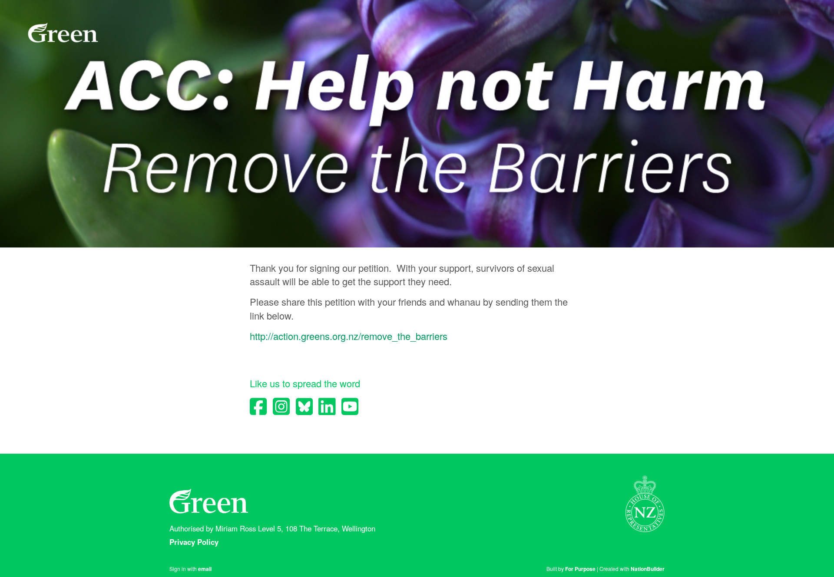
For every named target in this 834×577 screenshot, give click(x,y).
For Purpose (580, 569)
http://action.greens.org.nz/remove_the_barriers (348, 336)
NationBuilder (648, 569)
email (205, 569)
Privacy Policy (195, 542)
